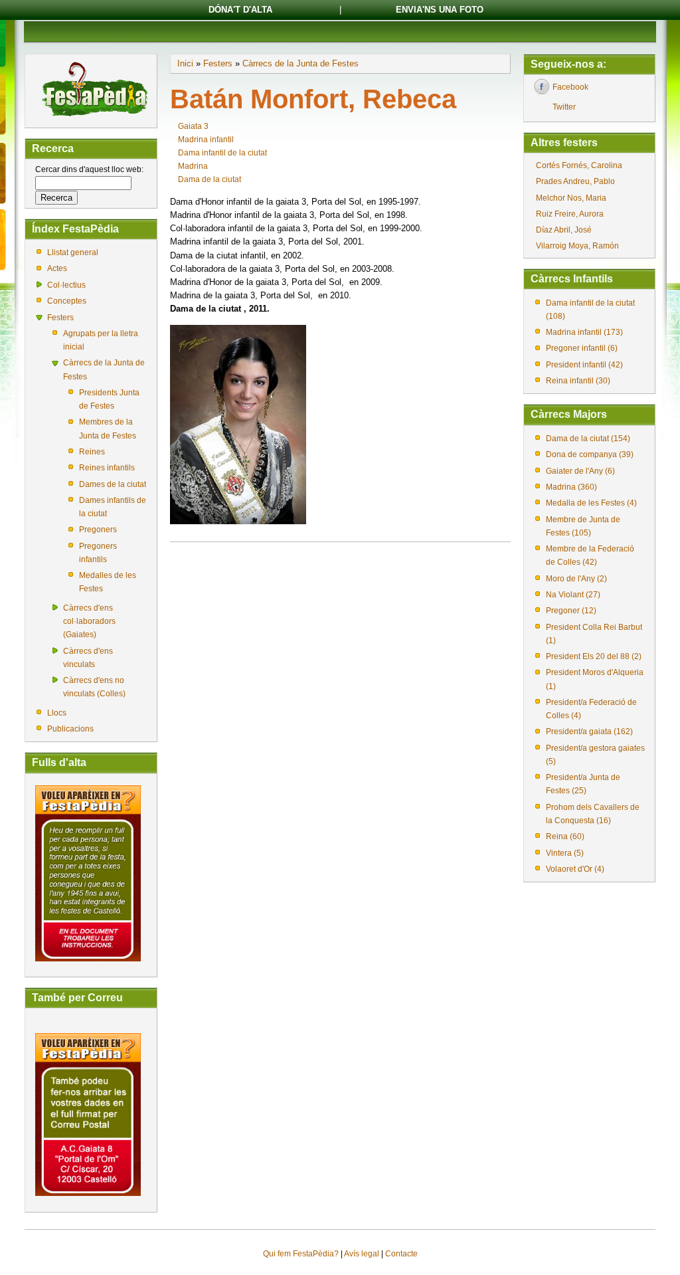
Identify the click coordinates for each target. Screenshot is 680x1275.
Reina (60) (565, 836)
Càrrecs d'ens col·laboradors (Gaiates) (89, 621)
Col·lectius (66, 285)
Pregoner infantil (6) (582, 348)
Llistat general (72, 252)
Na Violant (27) (573, 594)
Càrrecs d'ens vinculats (88, 657)
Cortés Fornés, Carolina (579, 165)
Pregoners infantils (98, 552)
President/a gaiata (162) (589, 731)
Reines (92, 451)
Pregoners (98, 529)
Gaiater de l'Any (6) (580, 471)
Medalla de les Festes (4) (591, 503)
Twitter (564, 107)
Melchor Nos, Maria (571, 198)
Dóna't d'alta (240, 10)
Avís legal (361, 1253)
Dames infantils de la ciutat (112, 507)
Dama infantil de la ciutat (222, 152)
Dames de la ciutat (112, 484)
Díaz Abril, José (564, 230)
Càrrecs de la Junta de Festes (104, 369)
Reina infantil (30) (578, 380)
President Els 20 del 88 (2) (593, 656)
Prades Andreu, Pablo (575, 181)
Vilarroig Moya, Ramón (577, 245)
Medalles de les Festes (107, 582)
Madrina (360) (571, 487)
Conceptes (66, 301)
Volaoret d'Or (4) (575, 869)
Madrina (193, 166)
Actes (57, 268)
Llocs (56, 713)
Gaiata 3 (193, 126)
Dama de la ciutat (209, 179)
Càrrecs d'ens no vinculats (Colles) (94, 687)
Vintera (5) (565, 853)
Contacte (401, 1253)
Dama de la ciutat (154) (588, 438)
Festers (60, 317)
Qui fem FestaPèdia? (301, 1253)
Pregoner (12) (571, 610)
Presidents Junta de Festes (109, 399)
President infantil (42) (584, 364)
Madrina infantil (206, 139)
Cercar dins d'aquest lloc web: (89, 169)
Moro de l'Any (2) (576, 578)
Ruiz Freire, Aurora (570, 214)
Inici (185, 63)
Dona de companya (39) (590, 454)
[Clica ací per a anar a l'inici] (94, 117)
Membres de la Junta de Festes (107, 428)
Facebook (570, 87)
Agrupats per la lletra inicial (100, 340)
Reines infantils (107, 467)
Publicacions (70, 729)
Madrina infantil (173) (584, 332)
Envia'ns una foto (439, 10)
